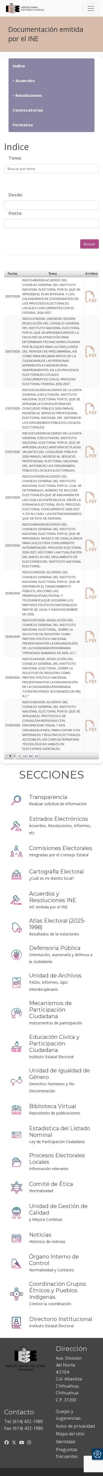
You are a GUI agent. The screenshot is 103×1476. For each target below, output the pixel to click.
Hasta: (15, 213)
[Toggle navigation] (91, 8)
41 (36, 756)
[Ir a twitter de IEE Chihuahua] (14, 1442)
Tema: (15, 158)
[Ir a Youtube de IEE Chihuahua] (21, 1442)
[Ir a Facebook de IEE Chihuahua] (6, 1442)
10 (24, 756)
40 (30, 756)
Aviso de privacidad (75, 1426)
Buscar (89, 243)
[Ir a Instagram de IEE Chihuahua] (29, 1442)
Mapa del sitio (70, 1434)
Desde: (16, 195)
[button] (7, 756)
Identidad (65, 1442)
